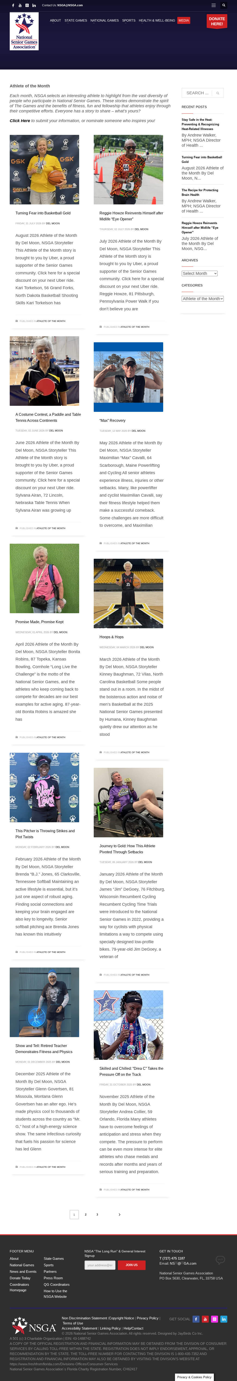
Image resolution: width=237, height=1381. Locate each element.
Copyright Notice (121, 1318)
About (14, 1258)
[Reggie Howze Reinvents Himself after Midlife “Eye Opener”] (128, 169)
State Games (54, 1258)
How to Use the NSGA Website (55, 1293)
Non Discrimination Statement (84, 1318)
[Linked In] (34, 5)
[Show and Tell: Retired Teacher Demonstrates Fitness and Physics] (44, 1002)
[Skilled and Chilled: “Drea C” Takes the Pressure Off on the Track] (128, 1025)
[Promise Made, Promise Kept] (44, 578)
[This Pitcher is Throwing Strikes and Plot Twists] (44, 787)
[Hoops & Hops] (128, 593)
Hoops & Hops (112, 637)
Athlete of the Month (51, 321)
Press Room (53, 1278)
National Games (22, 1265)
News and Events (23, 1271)
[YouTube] (20, 5)
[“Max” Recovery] (128, 377)
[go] (218, 93)
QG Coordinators (57, 1284)
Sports (49, 1265)
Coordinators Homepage (19, 1287)
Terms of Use (73, 1323)
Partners (50, 1271)
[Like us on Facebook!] (196, 1319)
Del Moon (53, 223)
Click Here (20, 120)
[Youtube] (205, 1319)
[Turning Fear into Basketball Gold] (44, 169)
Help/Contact (133, 1328)
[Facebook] (13, 5)
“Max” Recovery (112, 420)
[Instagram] (27, 5)
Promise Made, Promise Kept (39, 622)
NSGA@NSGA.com (70, 5)
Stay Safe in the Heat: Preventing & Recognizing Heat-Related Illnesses (200, 124)
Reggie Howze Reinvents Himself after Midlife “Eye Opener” (200, 227)
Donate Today (20, 1278)
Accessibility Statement (79, 1328)
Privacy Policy (148, 1318)
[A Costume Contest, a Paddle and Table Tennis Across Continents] (44, 371)
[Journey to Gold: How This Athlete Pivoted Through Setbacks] (128, 802)
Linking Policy (110, 1328)
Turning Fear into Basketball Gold (43, 213)
